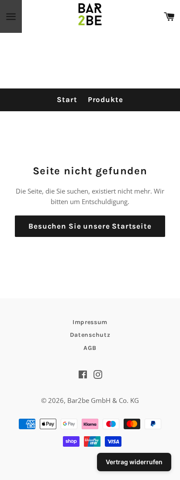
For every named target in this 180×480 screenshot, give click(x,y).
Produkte (105, 99)
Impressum (90, 322)
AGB (89, 348)
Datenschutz (90, 335)
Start (67, 99)
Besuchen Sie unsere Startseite (90, 226)
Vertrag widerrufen (134, 462)
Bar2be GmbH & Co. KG (103, 400)
